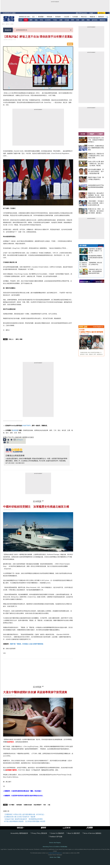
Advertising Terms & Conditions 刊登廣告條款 (55, 846)
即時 (25, 20)
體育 (72, 20)
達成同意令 (10, 742)
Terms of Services (89, 833)
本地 (41, 20)
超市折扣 (94, 20)
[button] (107, 17)
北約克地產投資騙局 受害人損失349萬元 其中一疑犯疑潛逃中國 (96, 171)
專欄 (88, 20)
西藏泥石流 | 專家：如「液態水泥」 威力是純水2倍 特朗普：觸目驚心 (96, 211)
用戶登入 (101, 13)
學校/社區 (84, 17)
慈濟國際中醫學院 (11, 770)
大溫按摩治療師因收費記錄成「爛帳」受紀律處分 (26, 791)
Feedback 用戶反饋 (56, 836)
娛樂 (61, 20)
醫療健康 (101, 17)
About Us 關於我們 (74, 833)
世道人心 (11, 339)
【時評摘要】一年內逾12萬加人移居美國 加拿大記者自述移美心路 (96, 203)
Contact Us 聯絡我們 (57, 833)
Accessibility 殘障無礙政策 (19, 833)
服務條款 (98, 833)
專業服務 (49, 17)
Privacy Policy (36, 833)
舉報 (70, 44)
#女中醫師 (11, 805)
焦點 (36, 20)
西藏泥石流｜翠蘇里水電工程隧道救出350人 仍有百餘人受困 (96, 155)
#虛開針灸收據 (28, 805)
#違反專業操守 (38, 805)
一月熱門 (100, 134)
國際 (31, 20)
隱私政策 (44, 833)
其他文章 (8, 30)
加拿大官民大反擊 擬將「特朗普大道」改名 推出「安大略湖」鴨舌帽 (96, 163)
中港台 (55, 20)
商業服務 (58, 17)
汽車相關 (75, 17)
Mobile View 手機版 (55, 857)
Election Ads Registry (55, 842)
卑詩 (44, 805)
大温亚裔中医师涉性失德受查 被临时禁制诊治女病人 (27, 795)
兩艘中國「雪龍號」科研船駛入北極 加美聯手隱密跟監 (26, 644)
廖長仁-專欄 (9, 24)
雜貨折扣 (102, 20)
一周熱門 (91, 134)
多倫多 (91, 13)
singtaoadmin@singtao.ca (55, 853)
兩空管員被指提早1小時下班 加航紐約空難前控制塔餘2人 (96, 140)
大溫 (49, 805)
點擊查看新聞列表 (21, 30)
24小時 (83, 134)
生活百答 (48, 20)
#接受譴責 (19, 805)
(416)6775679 (26, 425)
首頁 (20, 20)
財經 (77, 20)
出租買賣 (66, 17)
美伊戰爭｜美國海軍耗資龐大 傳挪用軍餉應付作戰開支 (96, 147)
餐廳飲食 (92, 17)
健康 (83, 20)
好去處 (67, 20)
